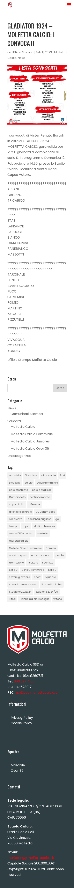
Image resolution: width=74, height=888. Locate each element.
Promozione (16, 562)
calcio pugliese (41, 490)
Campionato (17, 497)
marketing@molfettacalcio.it (30, 857)
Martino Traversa (44, 526)
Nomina (51, 548)
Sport (37, 577)
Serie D (52, 570)
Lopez (26, 526)
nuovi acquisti (18, 555)
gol (57, 519)
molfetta (42, 533)
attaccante (48, 475)
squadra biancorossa (23, 584)
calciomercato (18, 490)
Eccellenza (15, 519)
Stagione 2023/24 (20, 591)
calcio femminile (47, 482)
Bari (62, 475)
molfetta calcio (18, 540)
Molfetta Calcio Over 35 (29, 448)
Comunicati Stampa (26, 413)
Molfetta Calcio (22, 426)
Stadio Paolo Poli (51, 584)
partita (60, 555)
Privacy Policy (22, 717)
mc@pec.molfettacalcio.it (36, 692)
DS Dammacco (45, 512)
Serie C (13, 570)
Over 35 (17, 770)
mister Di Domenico (21, 533)
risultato (33, 562)
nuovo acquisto (41, 555)
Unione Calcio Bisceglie (34, 599)
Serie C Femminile (33, 570)
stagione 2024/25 (47, 591)
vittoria (57, 599)
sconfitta (47, 562)
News (21, 58)
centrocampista (40, 497)
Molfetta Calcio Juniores (30, 441)
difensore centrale (20, 512)
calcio (28, 482)
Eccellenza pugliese (39, 519)
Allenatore (31, 475)
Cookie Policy (21, 723)
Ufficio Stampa (23, 52)
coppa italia (16, 504)
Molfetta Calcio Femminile (31, 434)
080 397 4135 (24, 681)
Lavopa (13, 526)
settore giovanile (19, 577)
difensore (34, 504)
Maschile (18, 765)
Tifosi (12, 599)
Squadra (14, 421)
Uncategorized (19, 455)
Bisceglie (14, 482)
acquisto (15, 475)
